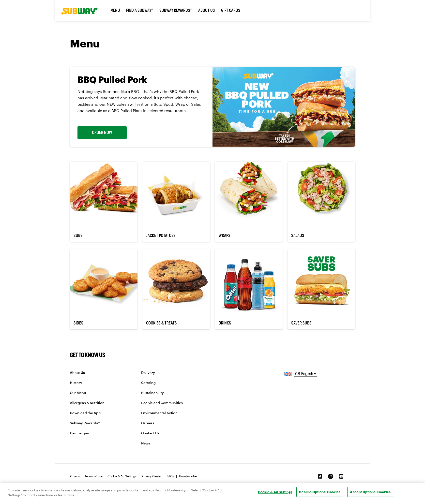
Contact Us (150, 433)
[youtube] (341, 476)
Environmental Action (159, 413)
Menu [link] (115, 10)
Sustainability (152, 393)
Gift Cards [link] (230, 10)
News (145, 443)
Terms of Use (94, 476)
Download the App (85, 413)
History (76, 383)
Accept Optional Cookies (370, 492)
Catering (148, 383)
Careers (147, 423)
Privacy (75, 476)
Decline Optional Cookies (319, 492)
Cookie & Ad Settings (122, 476)
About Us (77, 373)
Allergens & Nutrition (87, 403)
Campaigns (79, 433)
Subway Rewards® (85, 423)
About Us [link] (206, 10)
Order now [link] (102, 132)
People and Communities (162, 403)
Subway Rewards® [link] (175, 10)
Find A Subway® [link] (139, 10)
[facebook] (320, 476)
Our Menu (78, 393)
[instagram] (331, 476)
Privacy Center (152, 476)
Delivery (148, 373)
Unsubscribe (188, 476)
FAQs (170, 476)
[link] (82, 10)
